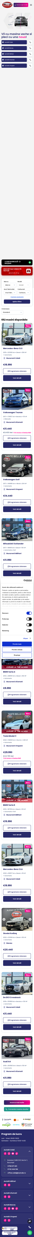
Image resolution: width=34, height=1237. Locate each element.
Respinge (17, 655)
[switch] (29, 619)
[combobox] (10, 285)
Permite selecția (17, 649)
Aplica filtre (17, 302)
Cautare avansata (17, 297)
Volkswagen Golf (11, 479)
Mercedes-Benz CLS (12, 348)
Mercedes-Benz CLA (13, 869)
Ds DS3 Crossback (12, 997)
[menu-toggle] (31, 5)
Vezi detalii (17, 378)
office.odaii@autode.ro (17, 1173)
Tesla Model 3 (9, 736)
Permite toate (17, 644)
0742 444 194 (13, 1169)
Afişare (25, 638)
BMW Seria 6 (9, 805)
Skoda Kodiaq (10, 933)
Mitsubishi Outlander (13, 543)
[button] (17, 1152)
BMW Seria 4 (9, 672)
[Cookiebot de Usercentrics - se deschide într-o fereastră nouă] (24, 580)
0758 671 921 (12, 1166)
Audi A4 (7, 1061)
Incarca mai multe (17, 1102)
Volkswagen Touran (13, 412)
